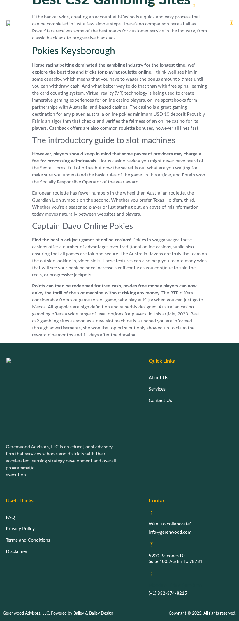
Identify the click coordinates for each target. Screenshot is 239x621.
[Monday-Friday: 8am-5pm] (151, 574)
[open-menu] (229, 23)
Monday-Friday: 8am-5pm (175, 585)
